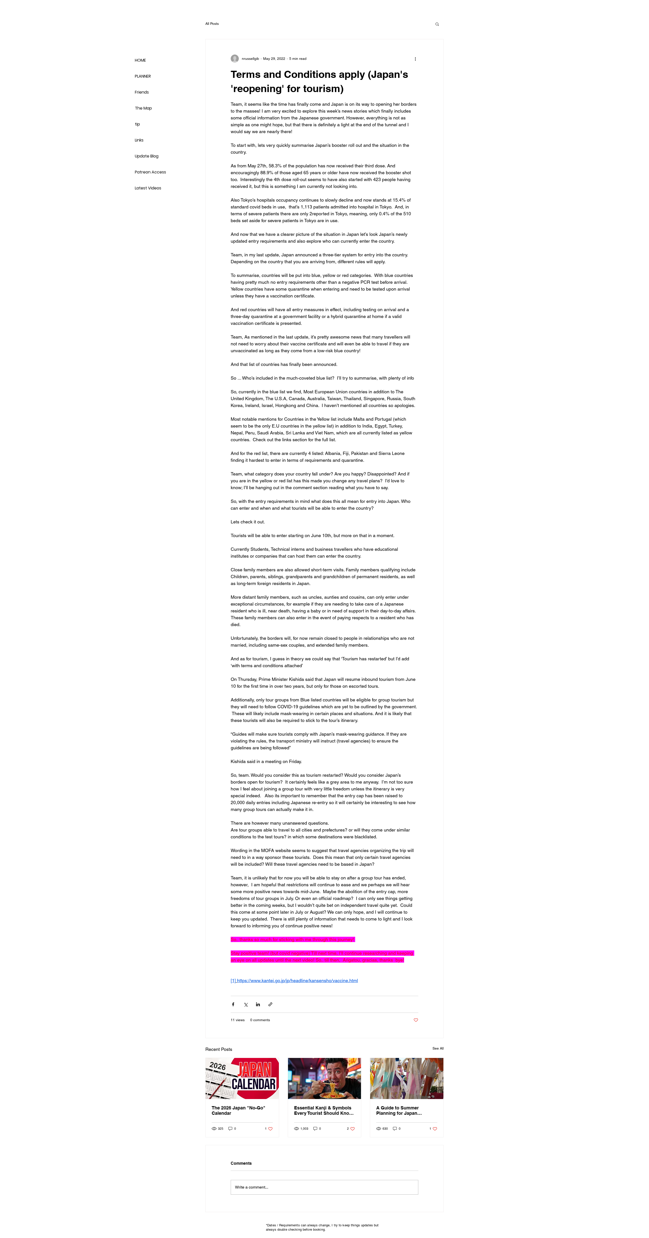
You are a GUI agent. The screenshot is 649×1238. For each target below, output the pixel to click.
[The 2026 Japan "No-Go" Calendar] (242, 1078)
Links (139, 140)
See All (438, 1048)
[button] (437, 24)
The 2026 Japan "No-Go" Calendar (238, 1110)
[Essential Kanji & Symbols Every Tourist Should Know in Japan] (324, 1078)
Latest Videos (148, 188)
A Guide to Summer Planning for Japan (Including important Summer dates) (398, 1110)
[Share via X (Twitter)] (245, 1004)
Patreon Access (150, 172)
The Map (143, 108)
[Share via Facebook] (233, 1004)
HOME (140, 60)
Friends (142, 92)
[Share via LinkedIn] (258, 1004)
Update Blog (146, 156)
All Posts (212, 24)
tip (137, 124)
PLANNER (143, 76)
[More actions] (415, 59)
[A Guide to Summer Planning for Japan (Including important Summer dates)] (406, 1078)
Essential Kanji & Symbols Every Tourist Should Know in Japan (323, 1110)
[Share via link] (270, 1004)
